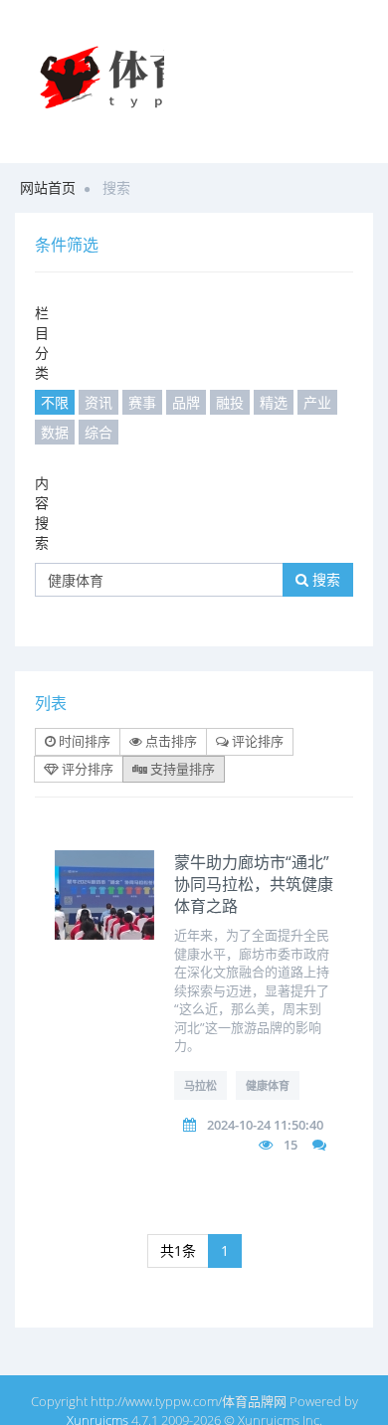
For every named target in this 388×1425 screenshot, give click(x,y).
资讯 (98, 402)
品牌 (186, 402)
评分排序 (86, 769)
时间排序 (83, 741)
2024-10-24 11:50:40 (265, 1125)
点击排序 (169, 741)
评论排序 (256, 741)
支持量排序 (181, 769)
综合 (98, 432)
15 (290, 1145)
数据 (55, 432)
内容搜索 (42, 512)
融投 (230, 402)
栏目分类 (42, 342)
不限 (55, 402)
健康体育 (268, 1085)
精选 (274, 402)
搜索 (324, 579)
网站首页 (48, 187)
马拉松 (200, 1085)
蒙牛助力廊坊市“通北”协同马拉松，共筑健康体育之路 (253, 884)
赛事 (142, 402)
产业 (317, 402)
